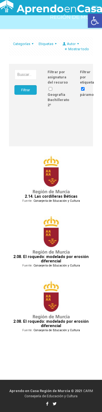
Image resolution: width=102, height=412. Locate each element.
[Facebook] (47, 403)
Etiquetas (46, 44)
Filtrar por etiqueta (87, 77)
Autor (71, 44)
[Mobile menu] (94, 8)
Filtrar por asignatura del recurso (58, 77)
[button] (95, 21)
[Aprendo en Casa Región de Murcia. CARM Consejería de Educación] (51, 7)
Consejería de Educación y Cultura (56, 201)
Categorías (21, 44)
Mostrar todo (78, 49)
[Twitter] (55, 403)
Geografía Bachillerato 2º (58, 100)
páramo (87, 95)
